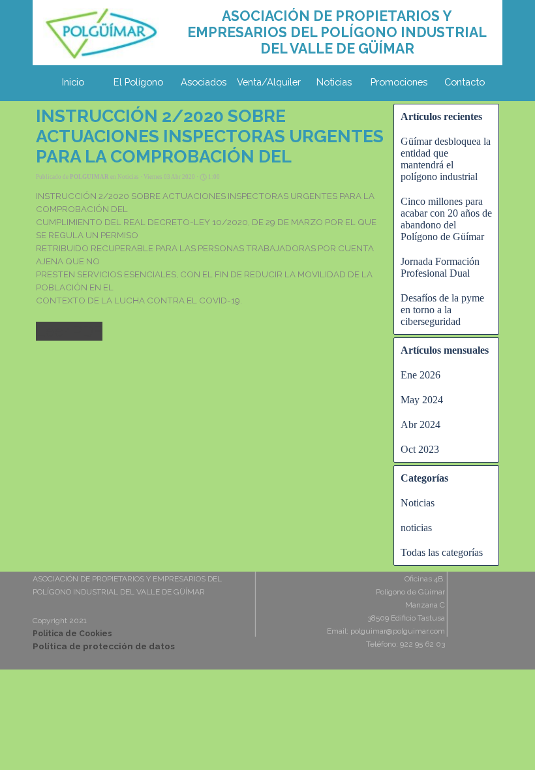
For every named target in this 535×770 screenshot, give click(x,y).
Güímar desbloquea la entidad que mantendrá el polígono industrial (446, 159)
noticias (416, 527)
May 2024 (422, 399)
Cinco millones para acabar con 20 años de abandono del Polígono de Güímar (446, 219)
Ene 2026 (420, 374)
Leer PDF (69, 331)
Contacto (464, 81)
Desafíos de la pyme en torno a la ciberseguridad (442, 309)
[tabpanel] (337, 32)
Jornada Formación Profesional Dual (440, 267)
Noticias (334, 81)
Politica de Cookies (72, 633)
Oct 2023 (420, 449)
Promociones (399, 81)
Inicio (73, 81)
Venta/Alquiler (269, 81)
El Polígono (138, 81)
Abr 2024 (420, 424)
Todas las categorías (442, 552)
